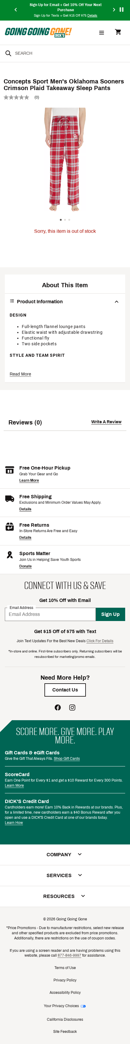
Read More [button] (20, 374)
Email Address (21, 607)
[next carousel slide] (114, 10)
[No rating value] (19, 97)
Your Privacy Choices (61, 1006)
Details (25, 509)
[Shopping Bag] (118, 32)
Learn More (29, 480)
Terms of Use (65, 968)
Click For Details (99, 641)
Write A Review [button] (106, 422)
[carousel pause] (121, 9)
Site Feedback (65, 1031)
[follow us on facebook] (57, 708)
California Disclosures (65, 1019)
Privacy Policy (65, 980)
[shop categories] (102, 32)
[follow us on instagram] (72, 708)
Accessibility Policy (65, 992)
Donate (25, 566)
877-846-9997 (69, 955)
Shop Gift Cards (67, 758)
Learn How (14, 823)
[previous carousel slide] (16, 10)
